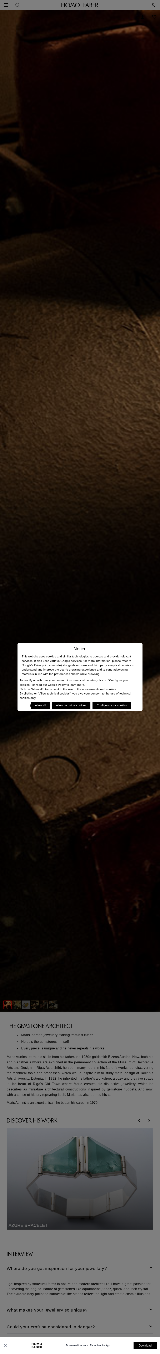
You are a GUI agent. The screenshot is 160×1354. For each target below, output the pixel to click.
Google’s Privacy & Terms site (41, 665)
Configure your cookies (112, 705)
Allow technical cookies (71, 705)
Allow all (40, 705)
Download (145, 1345)
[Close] (5, 1345)
